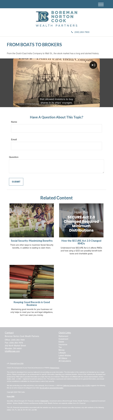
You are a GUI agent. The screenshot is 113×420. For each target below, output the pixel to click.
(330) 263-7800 (81, 32)
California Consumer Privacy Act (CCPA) (76, 385)
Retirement (63, 336)
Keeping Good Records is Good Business (32, 304)
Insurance (63, 344)
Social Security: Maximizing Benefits (32, 240)
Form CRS (10, 396)
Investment (63, 338)
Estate (61, 341)
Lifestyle (62, 352)
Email (14, 139)
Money (61, 349)
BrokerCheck (54, 368)
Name (14, 121)
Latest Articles (65, 355)
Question (13, 157)
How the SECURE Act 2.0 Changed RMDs (81, 242)
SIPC (47, 401)
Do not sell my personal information (51, 388)
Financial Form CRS (16, 363)
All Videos (63, 358)
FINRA (42, 401)
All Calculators (65, 360)
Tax (60, 347)
